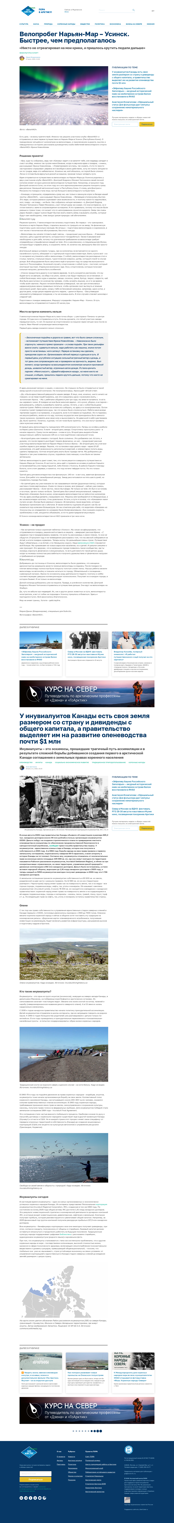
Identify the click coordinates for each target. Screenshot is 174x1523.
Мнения (150, 24)
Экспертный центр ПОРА (138, 1478)
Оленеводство (26, 762)
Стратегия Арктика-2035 (95, 1484)
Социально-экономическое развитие (72, 762)
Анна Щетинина (31, 767)
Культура (24, 24)
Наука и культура (75, 1476)
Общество (85, 24)
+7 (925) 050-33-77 (144, 1467)
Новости (71, 1457)
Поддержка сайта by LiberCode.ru (136, 1509)
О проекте (61, 1457)
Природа (48, 24)
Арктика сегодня (75, 1460)
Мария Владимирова (33, 57)
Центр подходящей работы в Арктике (100, 1464)
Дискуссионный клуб (94, 1468)
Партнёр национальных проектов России (138, 1504)
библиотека (65, 1234)
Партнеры (61, 1464)
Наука (36, 24)
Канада (48, 762)
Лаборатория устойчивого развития (100, 1472)
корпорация (101, 1204)
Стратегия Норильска (94, 1476)
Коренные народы (66, 24)
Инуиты (39, 762)
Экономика (115, 24)
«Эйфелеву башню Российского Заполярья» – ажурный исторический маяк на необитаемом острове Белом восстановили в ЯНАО (132, 92)
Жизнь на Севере (134, 24)
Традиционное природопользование (109, 762)
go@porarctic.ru (130, 1473)
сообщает (54, 845)
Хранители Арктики (93, 1488)
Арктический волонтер (94, 1492)
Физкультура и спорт (29, 53)
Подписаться (146, 124)
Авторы (60, 1460)
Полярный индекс (92, 1460)
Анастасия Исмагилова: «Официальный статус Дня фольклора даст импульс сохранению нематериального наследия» (133, 106)
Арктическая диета (93, 1480)
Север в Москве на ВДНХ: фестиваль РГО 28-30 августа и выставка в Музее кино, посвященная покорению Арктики (133, 811)
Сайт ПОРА (89, 1457)
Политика (100, 24)
